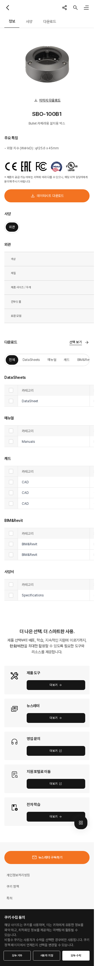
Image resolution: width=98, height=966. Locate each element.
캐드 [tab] (67, 360)
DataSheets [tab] (31, 360)
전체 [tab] (12, 360)
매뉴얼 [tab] (51, 360)
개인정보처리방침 (18, 875)
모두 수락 (76, 955)
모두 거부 (17, 955)
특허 (10, 898)
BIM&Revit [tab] (84, 360)
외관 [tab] (12, 227)
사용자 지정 (46, 955)
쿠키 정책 (13, 886)
